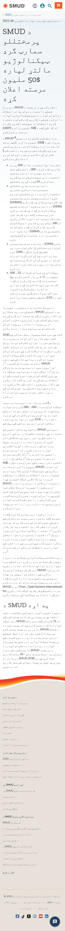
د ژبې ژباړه (26, 908)
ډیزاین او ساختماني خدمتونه (20, 852)
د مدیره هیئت (10, 738)
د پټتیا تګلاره (10, 902)
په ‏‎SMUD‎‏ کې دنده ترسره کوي (19, 790)
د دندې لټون (10, 796)
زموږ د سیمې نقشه (13, 726)
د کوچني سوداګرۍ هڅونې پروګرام (22, 828)
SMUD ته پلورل (12, 822)
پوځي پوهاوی (10, 808)
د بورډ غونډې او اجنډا (16, 744)
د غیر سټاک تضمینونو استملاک (20, 864)
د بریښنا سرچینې (13, 764)
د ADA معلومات (53, 902)
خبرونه (7, 732)
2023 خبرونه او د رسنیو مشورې (23, 14)
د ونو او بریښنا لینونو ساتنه (21, 770)
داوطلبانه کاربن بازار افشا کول (22, 776)
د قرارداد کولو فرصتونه (17, 834)
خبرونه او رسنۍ (12, 720)
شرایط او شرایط (32, 902)
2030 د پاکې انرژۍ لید (16, 758)
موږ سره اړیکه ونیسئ (15, 702)
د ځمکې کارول (10, 840)
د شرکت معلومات (12, 708)
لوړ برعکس (43, 908)
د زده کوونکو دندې (14, 802)
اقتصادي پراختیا (13, 858)
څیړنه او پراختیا (13, 714)
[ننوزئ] (42, 5)
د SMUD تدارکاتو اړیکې (17, 846)
